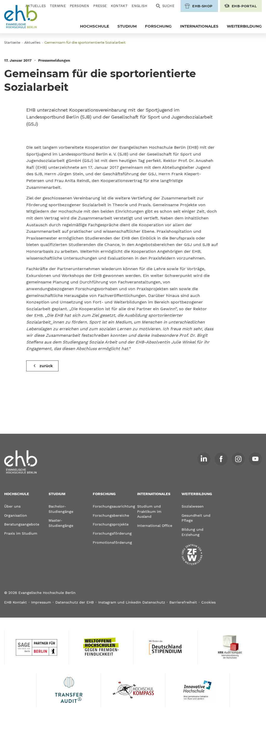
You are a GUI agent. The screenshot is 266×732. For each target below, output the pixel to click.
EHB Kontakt (15, 602)
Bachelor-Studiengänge (61, 509)
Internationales (199, 26)
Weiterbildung (244, 26)
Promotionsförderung (111, 542)
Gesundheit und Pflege (196, 518)
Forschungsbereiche (111, 515)
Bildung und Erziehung (192, 532)
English (139, 6)
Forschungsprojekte (111, 524)
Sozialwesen (193, 506)
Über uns (12, 506)
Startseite (12, 42)
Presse (100, 6)
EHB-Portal (244, 6)
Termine (58, 6)
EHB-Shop (202, 6)
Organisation (15, 515)
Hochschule (94, 26)
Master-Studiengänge (61, 523)
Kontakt (119, 6)
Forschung (158, 26)
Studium (127, 26)
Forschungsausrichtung (111, 506)
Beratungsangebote (21, 524)
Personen (79, 6)
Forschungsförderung (111, 533)
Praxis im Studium (20, 533)
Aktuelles (32, 42)
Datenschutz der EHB (74, 602)
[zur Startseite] (20, 462)
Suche (168, 6)
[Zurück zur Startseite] (20, 16)
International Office (154, 525)
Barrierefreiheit (183, 602)
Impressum (41, 602)
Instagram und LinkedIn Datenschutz (131, 602)
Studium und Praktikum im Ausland (149, 511)
